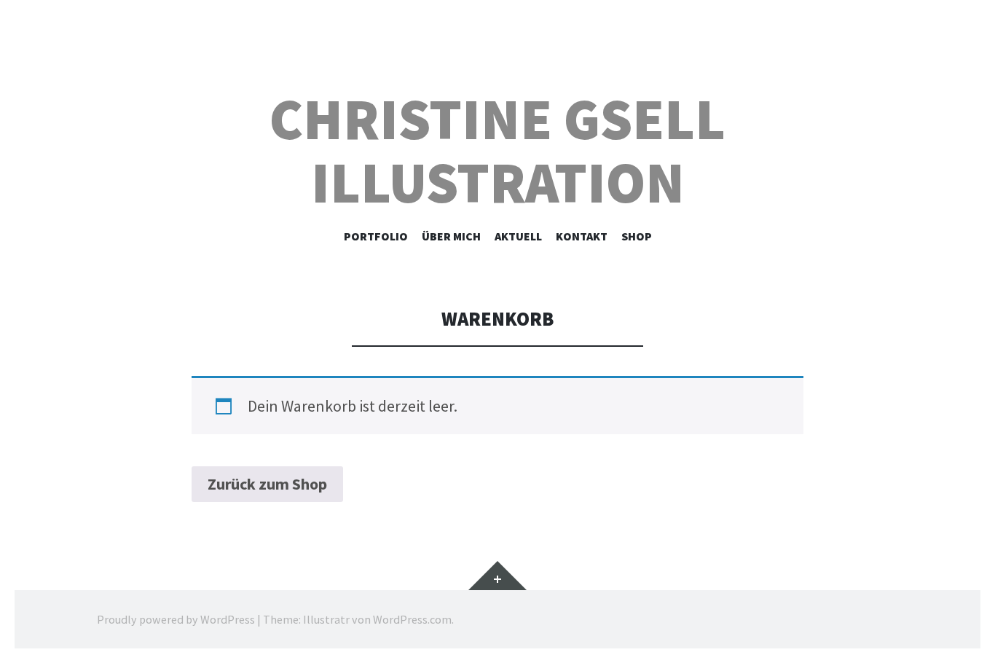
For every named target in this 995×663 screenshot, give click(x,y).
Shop (636, 236)
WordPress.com (412, 619)
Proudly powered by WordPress (176, 619)
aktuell (518, 236)
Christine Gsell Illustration (497, 150)
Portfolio (376, 236)
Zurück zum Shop (267, 484)
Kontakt (581, 236)
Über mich (451, 236)
